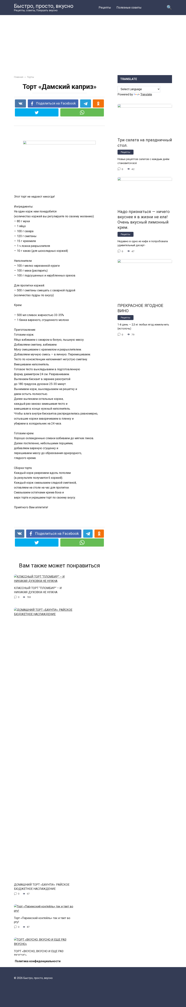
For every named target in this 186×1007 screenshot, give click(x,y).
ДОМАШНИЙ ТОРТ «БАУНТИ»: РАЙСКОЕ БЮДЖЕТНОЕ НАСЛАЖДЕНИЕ (41, 886)
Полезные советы (128, 7)
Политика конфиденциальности (37, 961)
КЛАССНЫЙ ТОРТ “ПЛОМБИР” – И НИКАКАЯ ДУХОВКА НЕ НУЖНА (38, 590)
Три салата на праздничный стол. (145, 143)
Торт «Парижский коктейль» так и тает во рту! (42, 920)
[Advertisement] (93, 47)
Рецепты (105, 7)
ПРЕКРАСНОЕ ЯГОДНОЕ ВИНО (140, 308)
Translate (146, 94)
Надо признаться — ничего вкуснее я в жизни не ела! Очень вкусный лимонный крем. (144, 219)
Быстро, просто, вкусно (43, 6)
